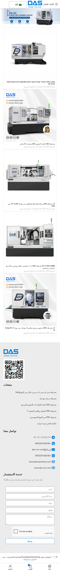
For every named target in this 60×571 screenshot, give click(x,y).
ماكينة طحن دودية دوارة (47, 423)
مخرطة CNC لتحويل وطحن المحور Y (42, 411)
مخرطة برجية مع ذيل (48, 398)
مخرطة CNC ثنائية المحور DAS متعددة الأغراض (37, 144)
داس (53, 209)
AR (17, 4)
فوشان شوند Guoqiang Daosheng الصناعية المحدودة (29, 557)
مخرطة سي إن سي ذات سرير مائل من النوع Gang (36, 392)
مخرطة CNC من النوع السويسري (43, 417)
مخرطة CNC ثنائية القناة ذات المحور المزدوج (39, 87)
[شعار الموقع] (35, 4)
